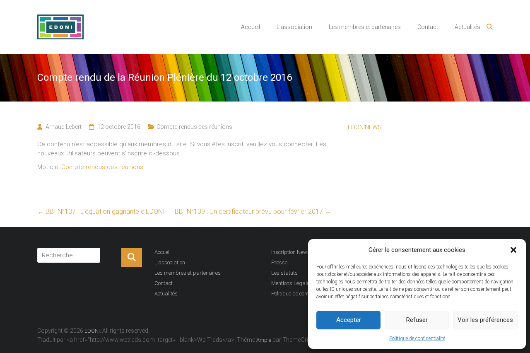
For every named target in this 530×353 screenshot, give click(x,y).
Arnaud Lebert (64, 126)
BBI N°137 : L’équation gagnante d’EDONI (101, 211)
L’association (294, 27)
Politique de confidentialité (417, 338)
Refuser (417, 320)
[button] (513, 250)
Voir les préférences (485, 320)
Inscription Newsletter (296, 252)
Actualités (467, 27)
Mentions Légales (291, 283)
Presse (279, 262)
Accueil (250, 27)
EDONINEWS (365, 127)
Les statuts (284, 273)
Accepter (348, 320)
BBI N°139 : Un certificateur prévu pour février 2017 (253, 211)
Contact (427, 27)
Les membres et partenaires (365, 27)
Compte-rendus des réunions (194, 126)
